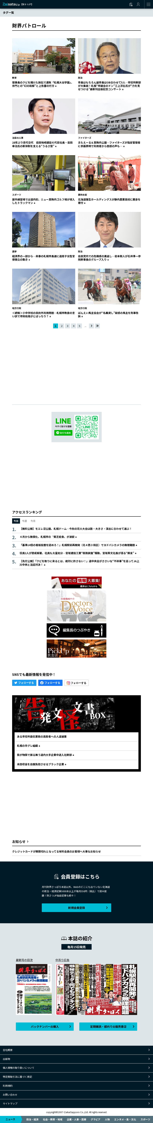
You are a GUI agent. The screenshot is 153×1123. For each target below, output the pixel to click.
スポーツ (145, 1119)
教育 (14, 77)
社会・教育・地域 (52, 1119)
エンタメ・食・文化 (125, 1119)
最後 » (97, 326)
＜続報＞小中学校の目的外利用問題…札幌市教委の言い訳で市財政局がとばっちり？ (43, 314)
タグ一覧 (8, 12)
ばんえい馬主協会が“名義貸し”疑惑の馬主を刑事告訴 (108, 314)
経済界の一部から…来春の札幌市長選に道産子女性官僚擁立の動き (43, 257)
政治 (80, 77)
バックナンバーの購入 (45, 1026)
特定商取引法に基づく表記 (17, 1076)
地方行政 (16, 308)
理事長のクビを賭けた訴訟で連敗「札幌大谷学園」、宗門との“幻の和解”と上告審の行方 (43, 84)
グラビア (95, 1119)
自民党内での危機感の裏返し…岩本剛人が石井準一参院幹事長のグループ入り (109, 257)
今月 (33, 521)
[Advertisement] (76, 363)
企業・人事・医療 (76, 1119)
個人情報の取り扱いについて (18, 1067)
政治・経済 (32, 1119)
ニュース (10, 1119)
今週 (24, 521)
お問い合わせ (10, 1094)
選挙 (14, 251)
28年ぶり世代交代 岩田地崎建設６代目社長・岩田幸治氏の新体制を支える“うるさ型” (42, 144)
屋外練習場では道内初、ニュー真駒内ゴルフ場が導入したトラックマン (43, 201)
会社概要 (8, 1050)
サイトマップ (10, 1103)
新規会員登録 (76, 908)
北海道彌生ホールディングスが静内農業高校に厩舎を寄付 (109, 201)
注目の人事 (17, 137)
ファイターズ (84, 137)
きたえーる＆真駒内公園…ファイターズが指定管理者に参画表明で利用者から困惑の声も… (109, 144)
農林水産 (82, 194)
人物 (107, 1119)
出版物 (6, 1059)
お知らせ (19, 841)
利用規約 (8, 1085)
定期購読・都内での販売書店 (108, 1026)
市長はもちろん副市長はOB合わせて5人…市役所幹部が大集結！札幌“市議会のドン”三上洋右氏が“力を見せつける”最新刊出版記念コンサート (109, 85)
